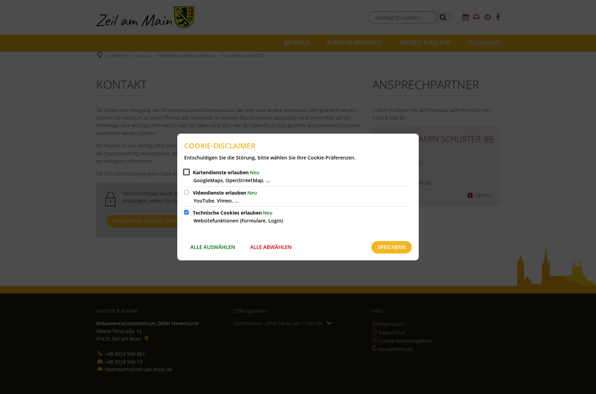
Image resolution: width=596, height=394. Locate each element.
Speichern (392, 246)
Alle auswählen (212, 246)
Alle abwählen (271, 246)
